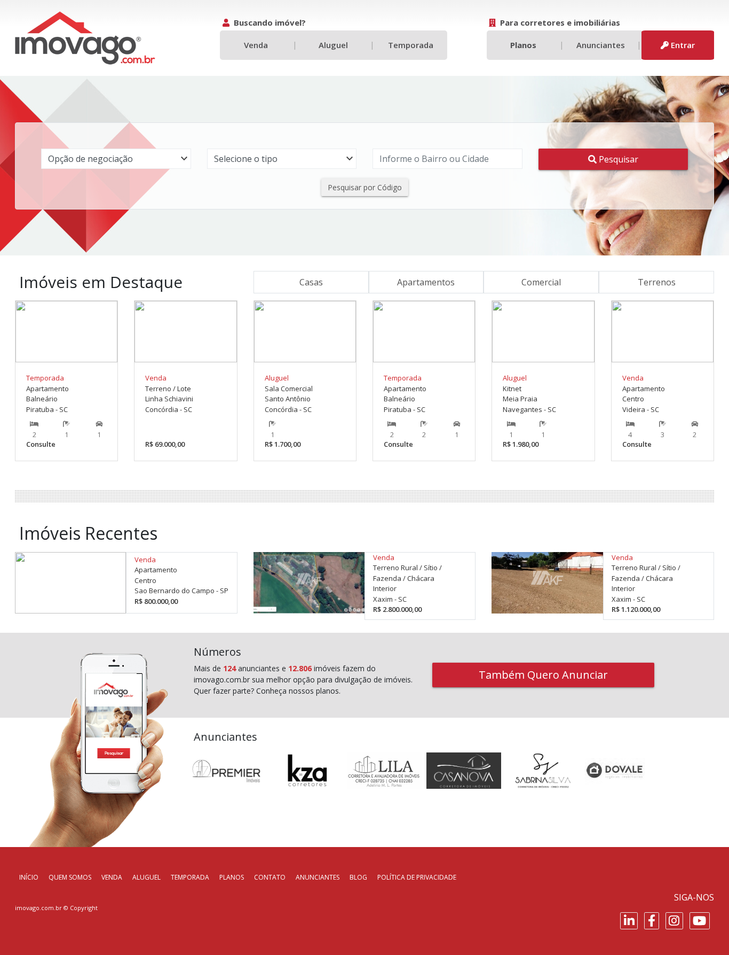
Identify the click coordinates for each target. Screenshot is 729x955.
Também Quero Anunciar (543, 674)
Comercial (541, 282)
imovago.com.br (38, 908)
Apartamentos (426, 282)
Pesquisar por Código (365, 187)
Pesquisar (617, 159)
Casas (311, 282)
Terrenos (657, 282)
